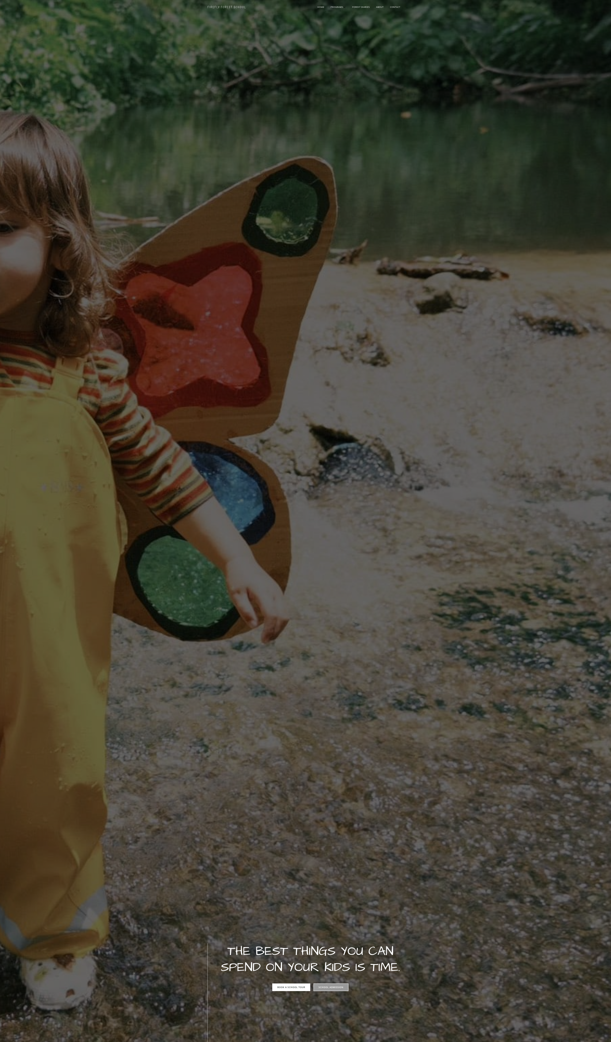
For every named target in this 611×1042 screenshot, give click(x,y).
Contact (395, 7)
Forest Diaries (361, 7)
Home (320, 7)
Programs (337, 7)
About (380, 7)
